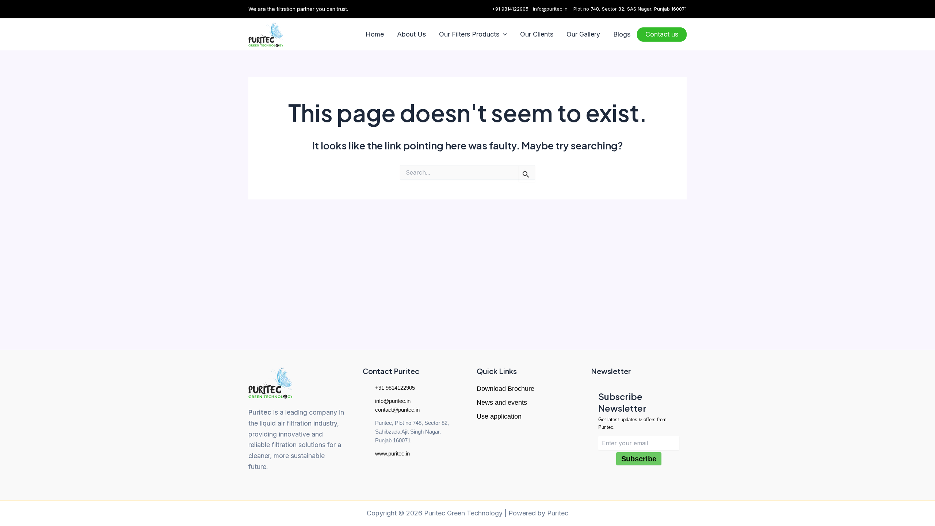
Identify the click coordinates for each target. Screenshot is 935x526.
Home (375, 34)
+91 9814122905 (510, 9)
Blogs (621, 34)
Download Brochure (505, 388)
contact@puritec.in (397, 410)
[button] (503, 34)
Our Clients (536, 34)
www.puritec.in (392, 453)
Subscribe (638, 459)
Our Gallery (583, 34)
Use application (499, 416)
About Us (411, 34)
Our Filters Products (469, 34)
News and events (502, 402)
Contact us (661, 34)
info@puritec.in (550, 9)
